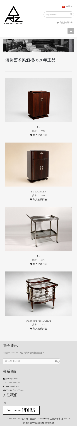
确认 (57, 361)
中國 (68, 6)
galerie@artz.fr (12, 378)
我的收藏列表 (66, 22)
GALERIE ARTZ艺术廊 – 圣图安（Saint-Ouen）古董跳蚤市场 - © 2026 (38, 418)
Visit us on (15, 410)
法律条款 (49, 423)
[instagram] (5, 402)
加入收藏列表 (39, 135)
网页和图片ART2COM (33, 423)
